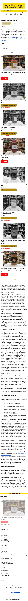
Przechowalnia (4, 551)
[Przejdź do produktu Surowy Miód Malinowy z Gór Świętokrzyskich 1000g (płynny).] (14, 146)
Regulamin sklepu (4, 570)
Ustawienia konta (4, 550)
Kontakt (2, 580)
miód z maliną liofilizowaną (13, 37)
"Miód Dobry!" (3, 18)
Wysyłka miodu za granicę (6, 565)
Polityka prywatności (5, 572)
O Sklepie (3, 579)
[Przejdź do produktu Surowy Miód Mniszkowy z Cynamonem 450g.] (14, 508)
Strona (12, 52)
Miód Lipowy (3, 536)
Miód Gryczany (4, 535)
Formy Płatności (4, 559)
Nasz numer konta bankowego (7, 561)
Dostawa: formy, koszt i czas (6, 558)
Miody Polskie (9, 18)
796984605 (15, 593)
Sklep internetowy (12, 599)
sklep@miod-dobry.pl (15, 585)
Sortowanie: (3, 45)
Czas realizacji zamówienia (6, 562)
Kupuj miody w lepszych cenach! (7, 563)
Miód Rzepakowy (4, 540)
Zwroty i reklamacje (4, 552)
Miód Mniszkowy (4, 539)
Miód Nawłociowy (4, 532)
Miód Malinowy (4, 538)
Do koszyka (4, 78)
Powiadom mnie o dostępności (8, 105)
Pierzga (2, 543)
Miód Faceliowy (4, 534)
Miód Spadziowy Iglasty (5, 541)
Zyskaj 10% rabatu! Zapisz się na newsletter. (14, 11)
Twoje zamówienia (4, 548)
